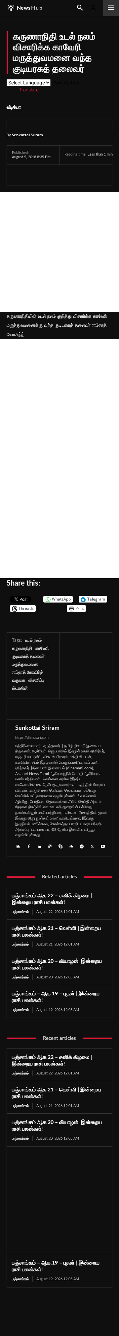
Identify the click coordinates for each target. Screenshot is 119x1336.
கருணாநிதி (22, 648)
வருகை (18, 680)
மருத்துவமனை (25, 664)
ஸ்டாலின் (20, 688)
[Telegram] (64, 174)
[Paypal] (50, 846)
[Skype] (60, 846)
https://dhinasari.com (32, 737)
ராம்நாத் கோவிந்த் (27, 672)
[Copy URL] (95, 174)
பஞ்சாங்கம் (20, 912)
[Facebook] (18, 174)
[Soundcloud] (71, 846)
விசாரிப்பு (36, 680)
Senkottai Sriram (27, 134)
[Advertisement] (59, 252)
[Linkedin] (39, 846)
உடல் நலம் (33, 640)
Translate (29, 89)
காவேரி (42, 648)
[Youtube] (103, 846)
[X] (33, 174)
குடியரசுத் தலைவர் (28, 656)
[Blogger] (18, 846)
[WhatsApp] (49, 174)
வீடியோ (14, 107)
